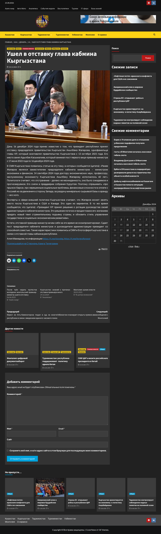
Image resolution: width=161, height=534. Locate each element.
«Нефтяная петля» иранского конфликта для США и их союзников (133, 77)
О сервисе (102, 34)
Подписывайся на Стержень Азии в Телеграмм (32, 243)
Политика (64, 49)
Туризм (75, 8)
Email (62, 428)
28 (146, 235)
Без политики (63, 8)
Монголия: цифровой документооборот (17, 360)
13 (140, 224)
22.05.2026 (83, 365)
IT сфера (84, 8)
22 (153, 230)
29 (153, 235)
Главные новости (28, 49)
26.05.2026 (12, 365)
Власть (18, 49)
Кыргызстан (26, 34)
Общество (56, 49)
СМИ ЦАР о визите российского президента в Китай (93, 360)
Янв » (136, 246)
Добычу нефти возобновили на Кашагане (133, 181)
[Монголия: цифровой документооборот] (22, 344)
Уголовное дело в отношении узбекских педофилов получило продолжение (131, 143)
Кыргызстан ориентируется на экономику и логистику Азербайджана (132, 110)
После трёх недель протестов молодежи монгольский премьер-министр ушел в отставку (22, 292)
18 (127, 230)
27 (140, 235)
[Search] (154, 35)
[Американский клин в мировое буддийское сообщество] (50, 487)
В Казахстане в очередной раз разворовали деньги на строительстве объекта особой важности (132, 172)
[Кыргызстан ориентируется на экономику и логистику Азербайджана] (111, 487)
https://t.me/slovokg (53, 238)
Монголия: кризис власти (84, 290)
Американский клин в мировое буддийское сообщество (128, 88)
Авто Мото (21, 8)
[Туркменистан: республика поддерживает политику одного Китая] (57, 344)
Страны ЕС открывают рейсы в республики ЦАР (129, 99)
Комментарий (14, 394)
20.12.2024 (13, 67)
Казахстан (9, 34)
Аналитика (33, 8)
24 (121, 235)
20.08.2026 (73, 506)
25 (127, 235)
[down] (15, 35)
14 (146, 224)
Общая (102, 349)
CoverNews (91, 530)
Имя (9, 428)
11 (127, 224)
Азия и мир (9, 8)
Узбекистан (77, 34)
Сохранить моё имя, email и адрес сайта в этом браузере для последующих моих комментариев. (58, 450)
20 (140, 230)
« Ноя (130, 246)
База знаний (96, 8)
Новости (48, 49)
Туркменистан (62, 34)
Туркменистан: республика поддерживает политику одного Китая (55, 361)
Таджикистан (44, 34)
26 (134, 235)
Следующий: (82, 314)
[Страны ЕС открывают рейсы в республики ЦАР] (80, 487)
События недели (48, 8)
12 (134, 224)
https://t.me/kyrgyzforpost (77, 238)
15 (153, 224)
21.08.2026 (12, 508)
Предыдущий (32, 314)
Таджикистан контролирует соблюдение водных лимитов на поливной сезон (133, 121)
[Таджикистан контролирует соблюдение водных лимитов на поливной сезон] (141, 487)
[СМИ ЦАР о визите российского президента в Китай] (93, 344)
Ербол (117, 169)
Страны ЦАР (55, 352)
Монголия (90, 34)
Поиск (115, 48)
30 (115, 240)
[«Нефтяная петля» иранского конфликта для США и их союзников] (19, 487)
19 (134, 230)
